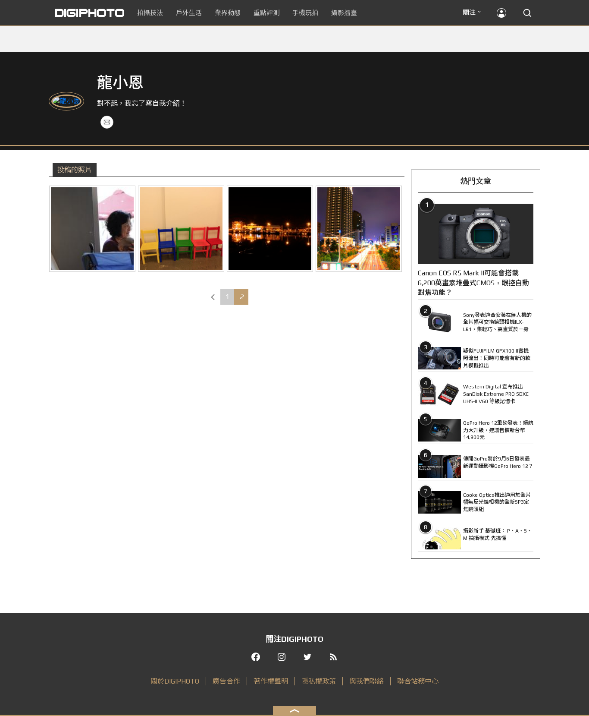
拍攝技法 (150, 12)
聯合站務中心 (418, 681)
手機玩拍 (305, 12)
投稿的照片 (74, 170)
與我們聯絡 (366, 681)
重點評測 (266, 12)
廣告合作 (226, 681)
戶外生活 (189, 12)
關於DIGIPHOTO (174, 681)
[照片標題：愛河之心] (359, 229)
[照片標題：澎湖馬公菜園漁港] (270, 229)
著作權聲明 (271, 681)
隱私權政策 (318, 681)
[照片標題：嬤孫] (92, 229)
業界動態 (228, 12)
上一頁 (213, 297)
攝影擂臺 (344, 12)
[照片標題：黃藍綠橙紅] (181, 229)
